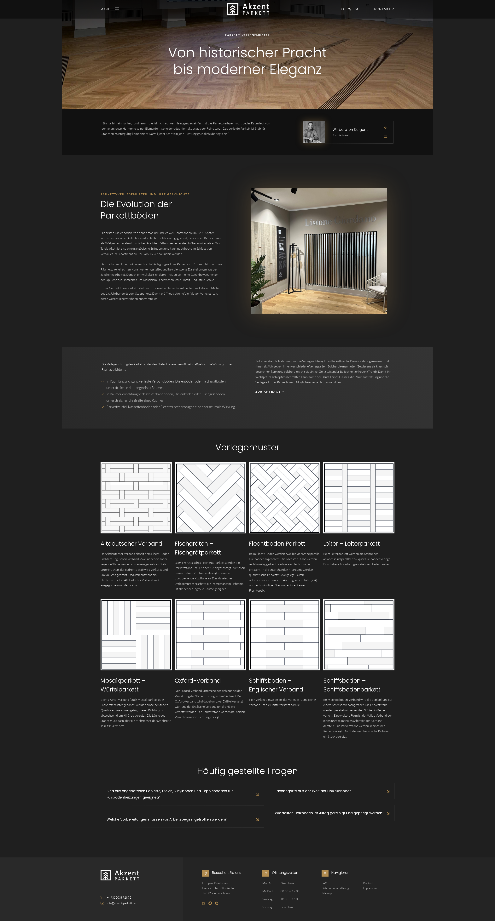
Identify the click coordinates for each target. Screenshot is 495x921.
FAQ (324, 883)
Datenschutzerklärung (335, 888)
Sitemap (327, 893)
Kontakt (368, 883)
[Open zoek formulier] (342, 9)
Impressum (370, 888)
